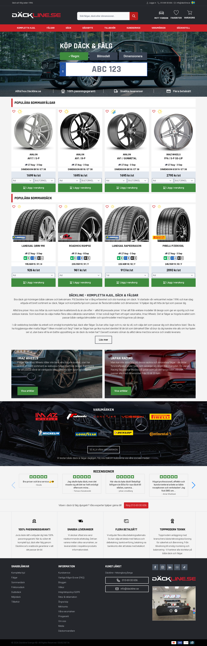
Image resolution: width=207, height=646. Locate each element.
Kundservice (133, 28)
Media (61, 626)
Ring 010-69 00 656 (136, 505)
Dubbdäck (16, 592)
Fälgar (51, 28)
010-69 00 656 (166, 3)
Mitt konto (63, 606)
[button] (194, 485)
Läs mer (103, 339)
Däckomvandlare (66, 631)
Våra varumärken (66, 611)
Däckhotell (183, 28)
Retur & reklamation (67, 597)
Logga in (152, 3)
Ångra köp (63, 602)
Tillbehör (109, 28)
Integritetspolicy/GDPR (69, 592)
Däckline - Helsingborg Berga (119, 573)
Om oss (62, 621)
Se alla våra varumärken (104, 449)
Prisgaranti (63, 616)
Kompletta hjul (26, 28)
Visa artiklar (27, 390)
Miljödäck (16, 597)
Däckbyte (87, 28)
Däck (68, 28)
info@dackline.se (183, 3)
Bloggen (62, 582)
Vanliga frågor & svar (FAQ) (71, 577)
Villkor (61, 587)
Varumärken (158, 28)
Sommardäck (18, 582)
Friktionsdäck (17, 587)
